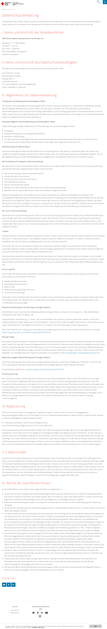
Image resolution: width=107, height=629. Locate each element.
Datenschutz (11, 9)
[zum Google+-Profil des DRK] (42, 612)
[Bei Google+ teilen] (13, 585)
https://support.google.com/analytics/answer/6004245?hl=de (26, 332)
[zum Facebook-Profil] (33, 612)
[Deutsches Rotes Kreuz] (6, 4)
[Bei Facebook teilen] (9, 585)
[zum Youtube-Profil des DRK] (46, 612)
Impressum (15, 610)
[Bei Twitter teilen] (4, 585)
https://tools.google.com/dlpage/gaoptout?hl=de (80, 353)
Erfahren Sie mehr (38, 627)
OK (95, 626)
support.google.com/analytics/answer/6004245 (45, 369)
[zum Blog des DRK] (40, 616)
